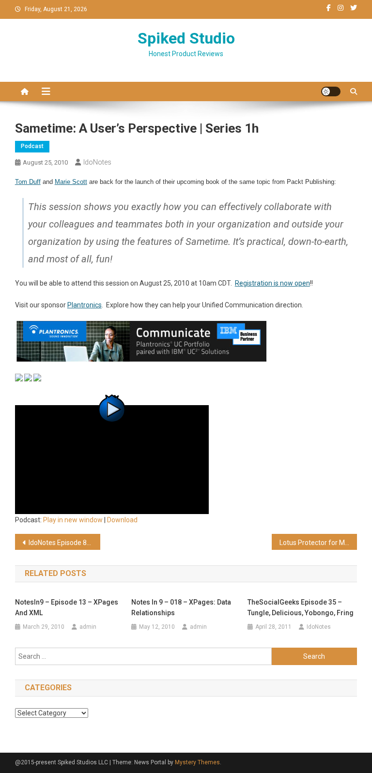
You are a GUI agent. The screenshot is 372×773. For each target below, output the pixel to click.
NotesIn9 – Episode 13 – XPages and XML (66, 607)
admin (87, 626)
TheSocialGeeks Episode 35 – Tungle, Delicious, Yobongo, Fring (301, 607)
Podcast (32, 146)
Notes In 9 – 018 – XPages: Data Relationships (181, 607)
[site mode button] (331, 91)
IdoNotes (97, 162)
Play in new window (73, 520)
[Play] (112, 459)
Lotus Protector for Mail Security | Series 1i (318, 542)
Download (122, 520)
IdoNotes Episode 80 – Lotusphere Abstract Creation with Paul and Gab (65, 542)
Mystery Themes (197, 762)
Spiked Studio (186, 38)
